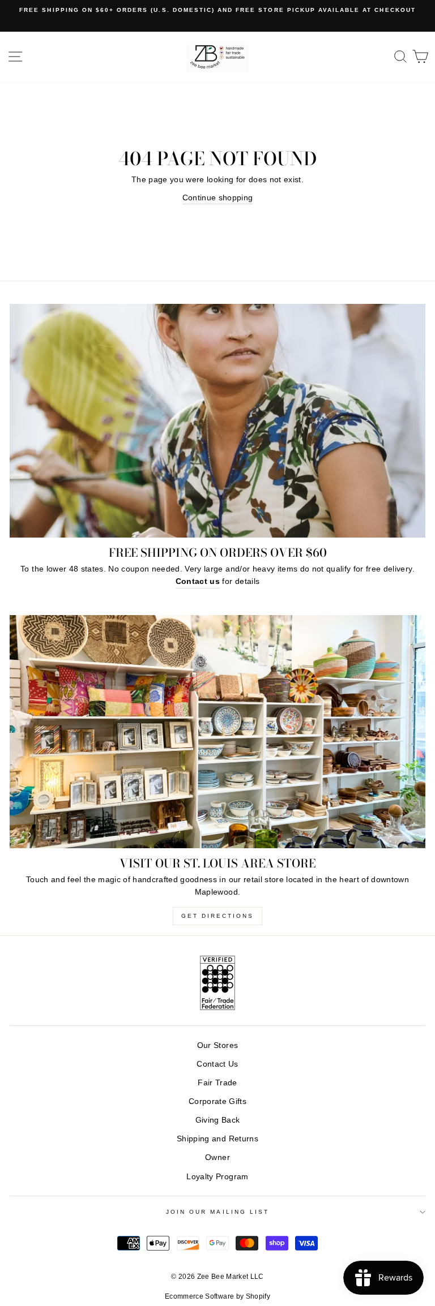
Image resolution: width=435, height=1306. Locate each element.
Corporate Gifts (217, 1101)
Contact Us (217, 1064)
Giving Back (217, 1120)
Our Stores (217, 1045)
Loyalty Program (217, 1176)
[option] (217, 10)
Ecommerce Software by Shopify (217, 1296)
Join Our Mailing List (217, 1212)
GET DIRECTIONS (217, 916)
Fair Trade (217, 1083)
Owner (217, 1157)
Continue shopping (217, 198)
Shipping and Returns (217, 1139)
